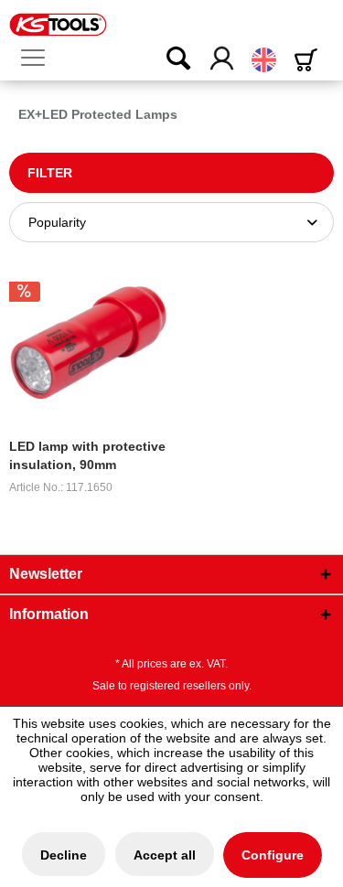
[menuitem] (40, 58)
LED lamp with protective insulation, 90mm (87, 455)
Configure (272, 855)
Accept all (165, 855)
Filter (49, 173)
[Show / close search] (166, 59)
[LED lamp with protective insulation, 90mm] (88, 342)
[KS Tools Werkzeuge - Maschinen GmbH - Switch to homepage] (58, 24)
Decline (63, 855)
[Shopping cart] (309, 60)
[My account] (222, 59)
